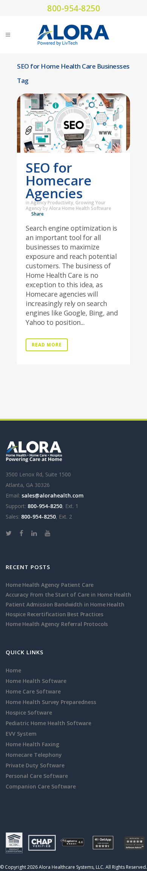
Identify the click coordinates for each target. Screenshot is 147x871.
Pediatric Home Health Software (48, 723)
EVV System (21, 733)
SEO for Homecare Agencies (58, 180)
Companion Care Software (41, 786)
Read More (47, 344)
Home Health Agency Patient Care (49, 584)
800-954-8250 (73, 8)
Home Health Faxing (32, 744)
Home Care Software (33, 691)
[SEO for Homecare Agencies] (73, 123)
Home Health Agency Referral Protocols (57, 624)
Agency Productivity (52, 202)
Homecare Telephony (34, 754)
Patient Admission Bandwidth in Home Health (65, 604)
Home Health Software (36, 680)
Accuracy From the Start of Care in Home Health (68, 594)
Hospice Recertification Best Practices (54, 614)
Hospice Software (29, 712)
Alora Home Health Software (80, 208)
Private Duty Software (35, 765)
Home (13, 670)
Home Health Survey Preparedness (51, 702)
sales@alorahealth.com (52, 495)
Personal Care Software (37, 775)
